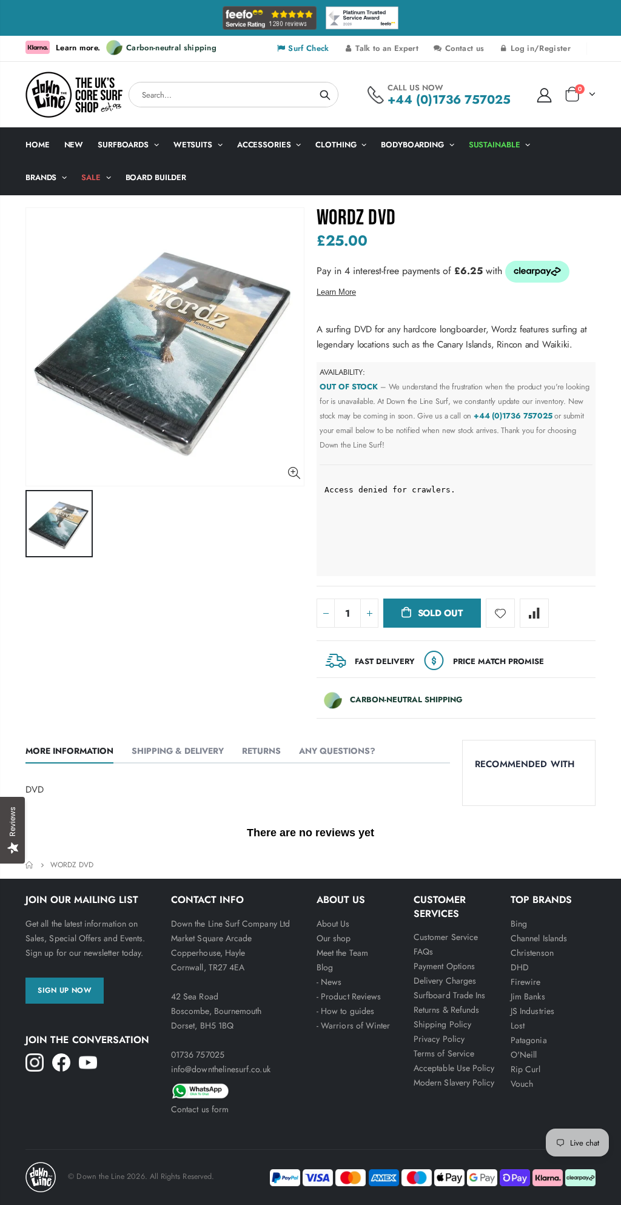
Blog (325, 967)
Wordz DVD (356, 218)
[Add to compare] (534, 613)
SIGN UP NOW (65, 990)
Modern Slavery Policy (454, 1082)
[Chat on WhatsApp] (237, 1089)
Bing (519, 924)
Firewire (526, 982)
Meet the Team (342, 953)
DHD (520, 967)
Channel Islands (539, 938)
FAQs (423, 951)
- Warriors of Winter (353, 1025)
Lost (518, 1025)
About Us (333, 924)
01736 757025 (197, 1055)
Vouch (522, 1084)
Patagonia (529, 1040)
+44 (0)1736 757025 (449, 100)
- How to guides (345, 1011)
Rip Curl (526, 1069)
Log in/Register (539, 48)
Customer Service (446, 937)
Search (325, 94)
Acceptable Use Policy (454, 1068)
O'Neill (524, 1055)
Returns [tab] (261, 751)
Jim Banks (528, 996)
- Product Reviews (349, 996)
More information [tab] (69, 751)
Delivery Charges (445, 981)
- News (329, 982)
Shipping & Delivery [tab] (178, 751)
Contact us (463, 48)
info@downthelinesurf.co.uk (220, 1069)
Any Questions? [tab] (337, 751)
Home (30, 865)
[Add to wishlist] (500, 613)
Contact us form (200, 1109)
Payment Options (444, 966)
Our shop (334, 938)
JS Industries (532, 1011)
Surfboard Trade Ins (449, 995)
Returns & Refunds (446, 1010)
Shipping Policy (442, 1024)
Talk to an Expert (385, 48)
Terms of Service (444, 1053)
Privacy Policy (439, 1039)
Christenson (532, 953)
